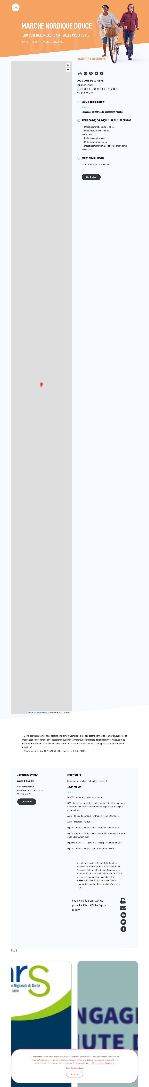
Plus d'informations (74, 1068)
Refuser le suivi (82, 1063)
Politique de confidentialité (103, 1063)
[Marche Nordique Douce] (41, 385)
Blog (14, 950)
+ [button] (68, 65)
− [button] (68, 69)
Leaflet (30, 712)
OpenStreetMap (41, 712)
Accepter (74, 1074)
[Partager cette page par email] (85, 74)
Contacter (91, 177)
